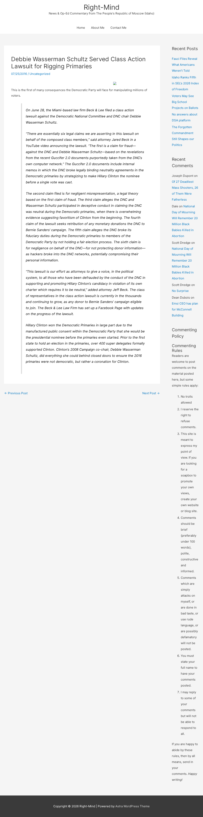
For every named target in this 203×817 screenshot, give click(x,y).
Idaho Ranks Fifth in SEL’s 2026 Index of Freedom (185, 83)
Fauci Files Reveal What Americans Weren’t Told (184, 64)
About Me (97, 28)
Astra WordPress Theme (132, 806)
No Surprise (180, 291)
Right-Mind (102, 7)
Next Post (151, 393)
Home (81, 28)
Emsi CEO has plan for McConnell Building (185, 309)
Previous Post (16, 393)
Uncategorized (40, 74)
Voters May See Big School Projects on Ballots (185, 102)
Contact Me (118, 28)
